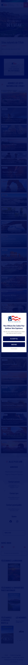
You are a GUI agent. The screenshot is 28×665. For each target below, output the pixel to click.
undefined (14, 344)
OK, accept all (14, 339)
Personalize (14, 348)
